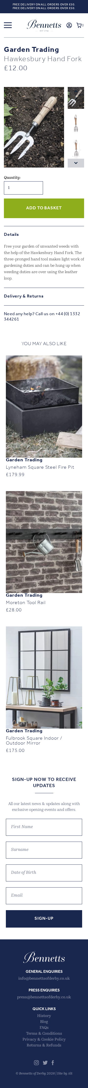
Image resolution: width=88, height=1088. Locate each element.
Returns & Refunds (44, 1045)
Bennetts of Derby (44, 25)
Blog (44, 1022)
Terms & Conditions (44, 1034)
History (44, 1016)
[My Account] (69, 25)
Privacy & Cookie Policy (44, 1040)
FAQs (44, 1028)
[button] (8, 25)
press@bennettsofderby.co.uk (44, 997)
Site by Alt (64, 1073)
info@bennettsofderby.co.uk (44, 979)
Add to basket (44, 208)
